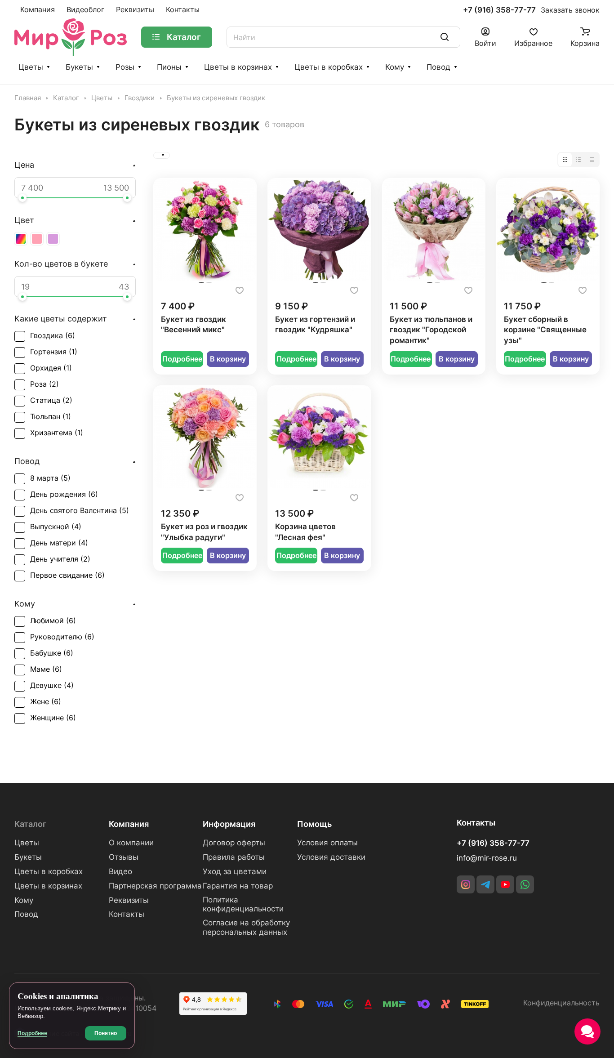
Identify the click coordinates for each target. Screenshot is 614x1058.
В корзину (228, 359)
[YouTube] (505, 884)
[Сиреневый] (53, 238)
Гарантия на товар (238, 885)
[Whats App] (525, 884)
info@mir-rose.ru (487, 857)
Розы (125, 66)
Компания (129, 824)
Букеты (79, 66)
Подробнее (182, 359)
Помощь (314, 824)
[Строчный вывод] (578, 159)
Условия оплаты (327, 842)
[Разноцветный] (20, 238)
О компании (131, 842)
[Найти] (444, 37)
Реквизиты (129, 900)
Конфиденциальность (561, 1003)
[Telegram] (485, 884)
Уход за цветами (235, 871)
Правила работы (234, 857)
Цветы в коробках (328, 66)
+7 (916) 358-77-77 (499, 10)
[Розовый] (37, 238)
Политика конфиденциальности (243, 904)
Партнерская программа (155, 885)
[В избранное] (239, 290)
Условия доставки (331, 857)
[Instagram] (466, 884)
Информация (229, 824)
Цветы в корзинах (238, 66)
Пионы (169, 66)
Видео (120, 871)
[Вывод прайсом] (592, 159)
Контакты (126, 914)
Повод (438, 66)
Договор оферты (234, 842)
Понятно (105, 1033)
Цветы (30, 66)
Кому (394, 66)
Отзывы (123, 857)
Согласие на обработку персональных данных (246, 927)
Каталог (30, 824)
